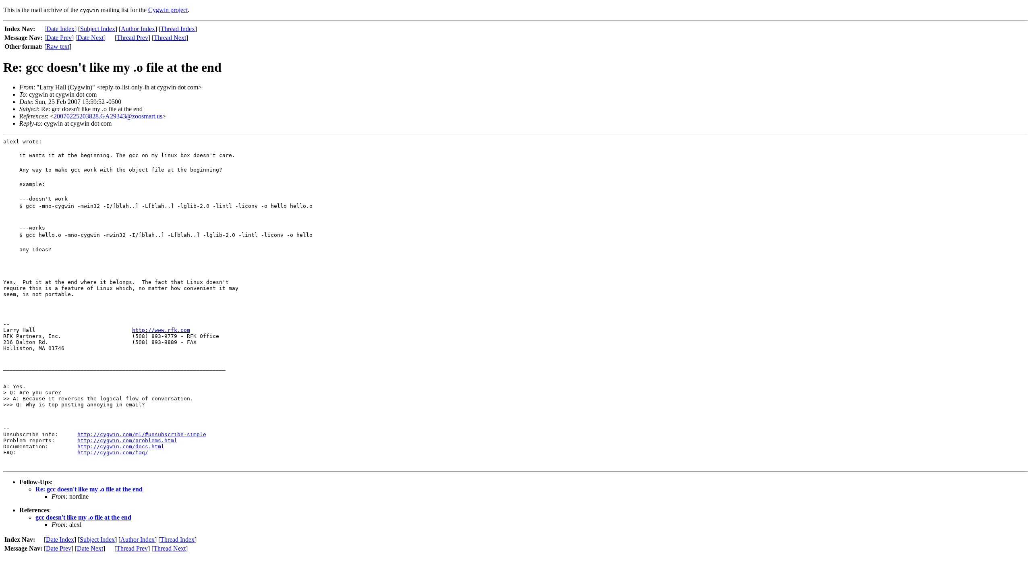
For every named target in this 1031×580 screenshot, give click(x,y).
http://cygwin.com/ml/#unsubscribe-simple (141, 434)
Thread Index (178, 28)
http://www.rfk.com (161, 330)
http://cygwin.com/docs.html (120, 446)
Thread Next (170, 37)
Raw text (57, 46)
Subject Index (97, 28)
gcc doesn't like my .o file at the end (83, 517)
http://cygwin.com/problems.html (127, 440)
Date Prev (59, 37)
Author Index (138, 28)
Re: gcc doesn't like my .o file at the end (89, 489)
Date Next (90, 37)
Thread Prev (132, 37)
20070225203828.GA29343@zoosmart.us (108, 116)
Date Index (60, 28)
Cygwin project (168, 9)
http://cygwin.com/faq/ (112, 453)
